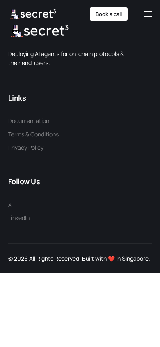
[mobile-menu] (144, 14)
